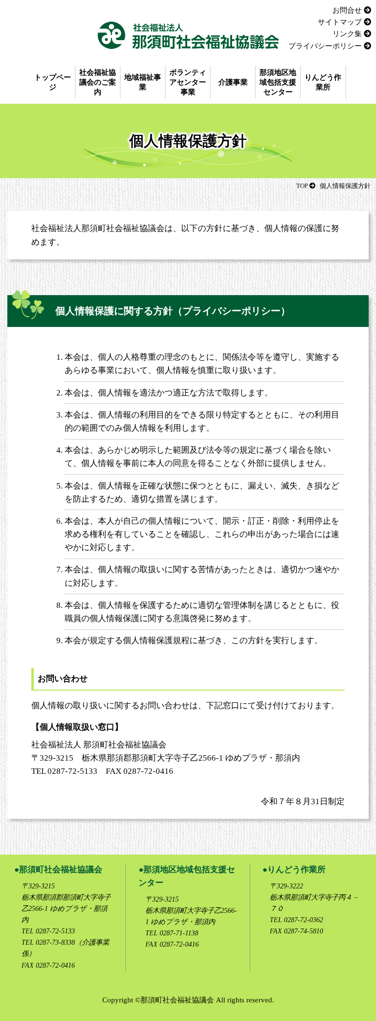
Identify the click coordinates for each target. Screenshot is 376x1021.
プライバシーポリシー (325, 46)
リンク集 (347, 33)
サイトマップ (340, 22)
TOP (302, 186)
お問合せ (347, 10)
